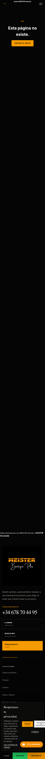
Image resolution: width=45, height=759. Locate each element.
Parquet (5, 680)
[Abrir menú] (41, 4)
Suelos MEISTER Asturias (22, 1)
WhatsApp (20, 755)
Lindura (5, 687)
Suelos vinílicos (8, 695)
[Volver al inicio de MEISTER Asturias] (4, 4)
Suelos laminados (9, 672)
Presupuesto (36, 755)
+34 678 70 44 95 (19, 612)
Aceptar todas (27, 724)
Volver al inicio (22, 43)
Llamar (6, 755)
